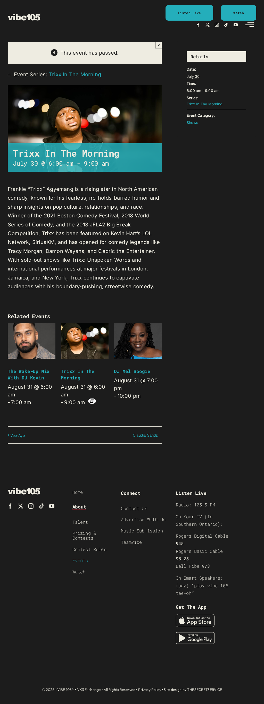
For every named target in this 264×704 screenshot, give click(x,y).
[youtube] (236, 25)
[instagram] (217, 25)
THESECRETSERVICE (204, 689)
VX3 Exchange (89, 689)
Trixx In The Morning (77, 374)
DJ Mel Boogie (132, 371)
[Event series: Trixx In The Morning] (92, 401)
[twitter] (207, 25)
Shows (192, 122)
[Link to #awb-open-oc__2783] (249, 25)
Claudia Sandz (145, 435)
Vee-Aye (17, 435)
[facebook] (198, 25)
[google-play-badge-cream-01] (195, 635)
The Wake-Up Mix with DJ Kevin (29, 374)
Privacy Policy (149, 689)
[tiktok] (226, 25)
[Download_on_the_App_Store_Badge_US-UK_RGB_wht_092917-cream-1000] (195, 617)
